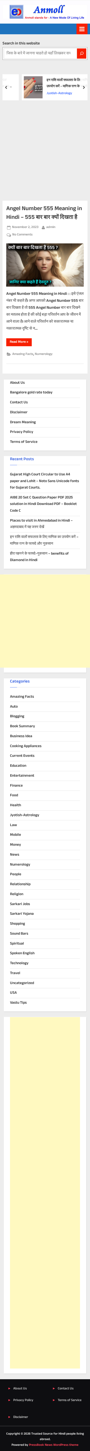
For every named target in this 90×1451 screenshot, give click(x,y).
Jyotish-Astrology (24, 815)
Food (14, 795)
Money (15, 845)
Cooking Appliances (26, 746)
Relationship (20, 884)
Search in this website (21, 43)
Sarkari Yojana (22, 914)
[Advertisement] (45, 147)
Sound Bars (19, 934)
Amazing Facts (22, 354)
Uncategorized (22, 983)
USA (13, 993)
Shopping (17, 924)
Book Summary (22, 726)
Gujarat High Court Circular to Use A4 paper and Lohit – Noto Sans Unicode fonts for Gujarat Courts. (44, 481)
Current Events (22, 756)
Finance (16, 786)
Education (18, 766)
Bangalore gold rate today (31, 392)
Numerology (43, 354)
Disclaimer (19, 412)
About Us (17, 383)
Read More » (21, 342)
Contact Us (19, 402)
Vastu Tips (18, 1003)
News (14, 855)
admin (51, 227)
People (15, 874)
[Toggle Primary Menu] (82, 29)
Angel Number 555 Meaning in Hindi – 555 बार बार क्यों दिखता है (44, 213)
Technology (19, 963)
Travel (15, 973)
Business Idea (21, 736)
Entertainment (22, 776)
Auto (14, 707)
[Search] (81, 53)
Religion (16, 894)
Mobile (15, 835)
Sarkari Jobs (20, 904)
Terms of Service (24, 442)
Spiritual (17, 944)
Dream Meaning (23, 422)
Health (15, 805)
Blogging (17, 716)
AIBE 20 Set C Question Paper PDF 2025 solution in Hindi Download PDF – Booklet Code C (43, 504)
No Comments (22, 235)
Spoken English (22, 953)
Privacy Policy (21, 432)
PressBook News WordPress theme (53, 1445)
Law (13, 825)
